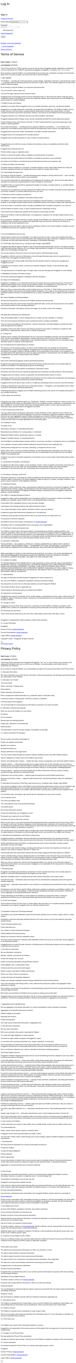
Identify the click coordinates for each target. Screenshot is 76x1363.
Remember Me (8, 30)
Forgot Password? (7, 33)
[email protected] (41, 522)
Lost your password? (14, 43)
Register (3, 43)
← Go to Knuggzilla (7, 46)
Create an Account (7, 18)
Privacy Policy (8, 644)
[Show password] (19, 27)
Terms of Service (6, 49)
